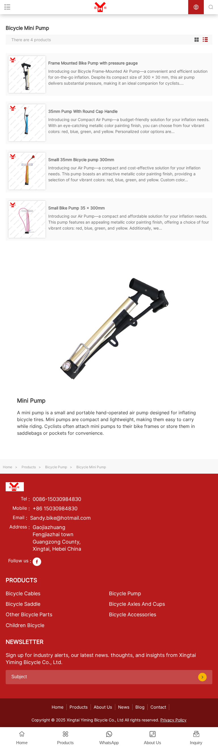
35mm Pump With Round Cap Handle (83, 111)
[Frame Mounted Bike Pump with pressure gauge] (27, 91)
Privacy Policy (173, 719)
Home (7, 467)
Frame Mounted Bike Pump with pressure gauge (93, 63)
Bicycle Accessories (132, 614)
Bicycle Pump (56, 467)
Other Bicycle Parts (29, 614)
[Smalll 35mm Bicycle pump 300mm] (27, 188)
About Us (103, 707)
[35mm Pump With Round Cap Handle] (27, 139)
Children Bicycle (25, 625)
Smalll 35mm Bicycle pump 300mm (81, 159)
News (123, 707)
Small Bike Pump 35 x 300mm (76, 207)
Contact (158, 707)
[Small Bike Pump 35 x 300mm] (27, 236)
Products (29, 467)
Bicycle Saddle (23, 604)
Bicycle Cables (23, 593)
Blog (139, 707)
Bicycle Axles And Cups (137, 604)
